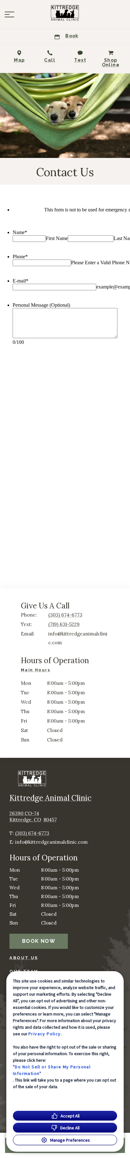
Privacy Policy (44, 1034)
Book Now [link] (38, 941)
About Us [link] (23, 957)
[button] (9, 14)
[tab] (37, 670)
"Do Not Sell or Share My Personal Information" (52, 1070)
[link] (65, 13)
